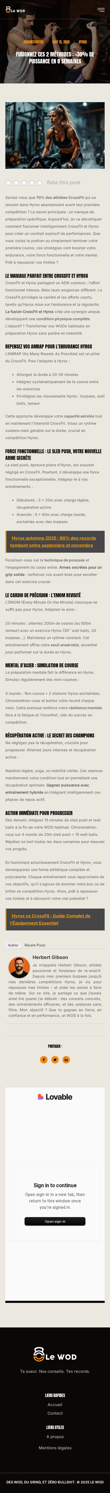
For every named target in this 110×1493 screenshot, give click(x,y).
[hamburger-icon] (101, 10)
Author (13, 945)
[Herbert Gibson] (19, 967)
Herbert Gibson (50, 957)
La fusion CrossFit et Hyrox (29, 311)
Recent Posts (35, 945)
